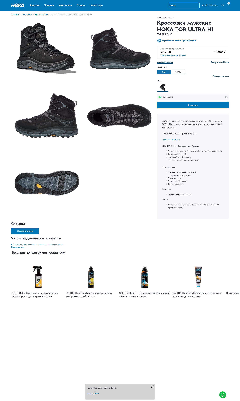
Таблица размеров (221, 76)
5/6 (164, 72)
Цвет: (159, 81)
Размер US (161, 67)
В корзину (193, 104)
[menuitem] (35, 5)
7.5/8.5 (178, 72)
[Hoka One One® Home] (18, 5)
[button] (35, 5)
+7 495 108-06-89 (210, 5)
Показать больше (171, 139)
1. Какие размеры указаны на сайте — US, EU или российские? (39, 244)
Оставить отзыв (25, 231)
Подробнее (93, 393)
